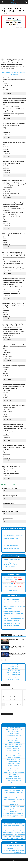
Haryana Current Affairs (14, 742)
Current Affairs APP (14, 664)
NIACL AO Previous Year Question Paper (14, 838)
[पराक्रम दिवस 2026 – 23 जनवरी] (5, 641)
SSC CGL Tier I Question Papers (13, 852)
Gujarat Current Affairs (13, 740)
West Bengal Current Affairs (14, 782)
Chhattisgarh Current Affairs (14, 735)
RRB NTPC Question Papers (13, 848)
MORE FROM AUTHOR (18, 635)
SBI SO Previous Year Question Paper (14, 794)
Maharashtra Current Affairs (14, 754)
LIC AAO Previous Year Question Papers (13, 823)
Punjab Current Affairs (13, 767)
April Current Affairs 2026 (13, 676)
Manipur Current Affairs (14, 757)
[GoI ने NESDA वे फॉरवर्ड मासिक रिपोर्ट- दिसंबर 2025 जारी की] (5, 647)
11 (7, 699)
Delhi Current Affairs (14, 737)
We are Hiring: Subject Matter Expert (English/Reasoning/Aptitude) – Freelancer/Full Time (13, 564)
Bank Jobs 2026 (13, 577)
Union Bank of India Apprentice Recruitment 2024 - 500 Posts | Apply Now (14, 613)
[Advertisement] (14, 44)
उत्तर (4, 490)
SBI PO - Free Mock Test (10, 542)
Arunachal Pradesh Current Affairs (13, 729)
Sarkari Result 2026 (14, 590)
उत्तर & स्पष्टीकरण (7, 93)
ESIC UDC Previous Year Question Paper (13, 836)
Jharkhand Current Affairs (13, 748)
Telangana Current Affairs (13, 774)
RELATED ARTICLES (6, 635)
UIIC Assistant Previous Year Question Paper (14, 829)
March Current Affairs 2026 (13, 678)
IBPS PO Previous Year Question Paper (13, 796)
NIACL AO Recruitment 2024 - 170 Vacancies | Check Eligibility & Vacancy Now (14, 601)
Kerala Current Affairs (13, 752)
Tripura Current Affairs (13, 776)
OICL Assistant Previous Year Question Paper (14, 834)
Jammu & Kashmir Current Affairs (13, 746)
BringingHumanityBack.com (10, 718)
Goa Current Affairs (13, 739)
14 (17, 699)
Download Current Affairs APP (12, 559)
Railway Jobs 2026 (13, 583)
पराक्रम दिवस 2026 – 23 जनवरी (16, 639)
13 (14, 699)
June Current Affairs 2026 (13, 672)
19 (10, 702)
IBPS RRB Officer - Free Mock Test (13, 532)
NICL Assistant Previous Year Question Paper (14, 832)
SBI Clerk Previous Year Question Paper (13, 792)
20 (14, 702)
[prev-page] (2, 660)
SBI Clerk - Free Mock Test (11, 538)
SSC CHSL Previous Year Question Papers (14, 850)
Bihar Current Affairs (14, 733)
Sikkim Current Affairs (13, 770)
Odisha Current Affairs (13, 765)
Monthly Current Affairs (14, 679)
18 (7, 702)
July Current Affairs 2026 (14, 670)
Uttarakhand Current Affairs (14, 780)
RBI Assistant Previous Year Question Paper (13, 813)
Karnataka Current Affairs (13, 750)
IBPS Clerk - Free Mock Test (11, 545)
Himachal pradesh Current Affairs (13, 744)
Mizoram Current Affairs (14, 761)
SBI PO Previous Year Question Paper (13, 790)
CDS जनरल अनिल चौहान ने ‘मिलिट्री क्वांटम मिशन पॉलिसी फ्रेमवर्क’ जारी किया (17, 654)
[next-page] (5, 660)
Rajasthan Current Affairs (13, 769)
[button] (2, 2)
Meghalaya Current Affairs (13, 759)
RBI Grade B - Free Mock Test (11, 548)
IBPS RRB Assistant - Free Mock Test (13, 535)
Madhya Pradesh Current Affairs (14, 755)
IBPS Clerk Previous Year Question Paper (14, 797)
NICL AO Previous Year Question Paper (13, 831)
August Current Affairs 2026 (14, 668)
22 (20, 702)
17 (3, 702)
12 (10, 699)
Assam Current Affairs (13, 731)
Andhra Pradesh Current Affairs (13, 727)
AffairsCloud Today (13, 666)
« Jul (2, 709)
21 (17, 702)
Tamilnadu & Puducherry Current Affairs (14, 772)
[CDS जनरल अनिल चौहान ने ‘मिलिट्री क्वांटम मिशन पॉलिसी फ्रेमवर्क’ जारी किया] (5, 654)
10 (3, 699)
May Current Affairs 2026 (13, 674)
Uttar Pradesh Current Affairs (13, 778)
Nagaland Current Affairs (13, 763)
